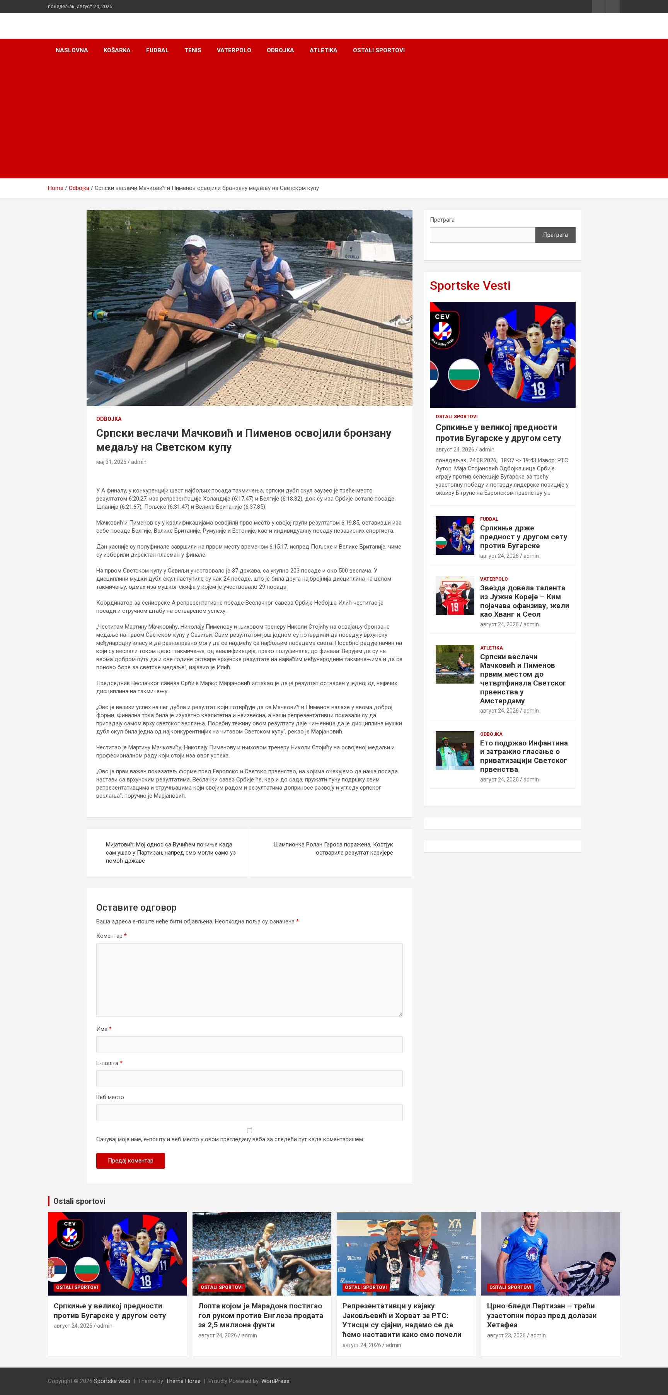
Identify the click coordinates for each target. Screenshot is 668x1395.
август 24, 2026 (455, 449)
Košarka (117, 50)
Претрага (442, 219)
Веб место (110, 1097)
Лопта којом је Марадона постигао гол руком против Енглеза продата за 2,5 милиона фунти (260, 1315)
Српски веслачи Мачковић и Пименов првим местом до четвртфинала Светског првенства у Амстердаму (523, 678)
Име (104, 1029)
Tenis (192, 50)
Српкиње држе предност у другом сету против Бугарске (523, 536)
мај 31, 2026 (111, 462)
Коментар (111, 935)
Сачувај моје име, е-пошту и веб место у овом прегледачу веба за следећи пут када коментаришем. (230, 1139)
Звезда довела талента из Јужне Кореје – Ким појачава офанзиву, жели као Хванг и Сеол (524, 601)
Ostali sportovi (379, 50)
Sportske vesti (112, 1381)
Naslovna (72, 50)
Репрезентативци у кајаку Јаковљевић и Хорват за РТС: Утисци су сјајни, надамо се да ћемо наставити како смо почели (402, 1320)
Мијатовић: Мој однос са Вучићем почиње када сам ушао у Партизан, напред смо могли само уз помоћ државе (171, 852)
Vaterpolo (234, 50)
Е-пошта (109, 1063)
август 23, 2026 (506, 1335)
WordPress (275, 1381)
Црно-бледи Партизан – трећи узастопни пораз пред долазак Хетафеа (541, 1315)
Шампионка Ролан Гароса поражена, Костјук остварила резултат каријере (333, 848)
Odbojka (280, 50)
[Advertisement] (334, 120)
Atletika (323, 50)
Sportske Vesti (470, 285)
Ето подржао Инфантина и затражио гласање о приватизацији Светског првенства (524, 756)
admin (139, 462)
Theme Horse (183, 1381)
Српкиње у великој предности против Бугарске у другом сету (110, 1310)
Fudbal (157, 50)
